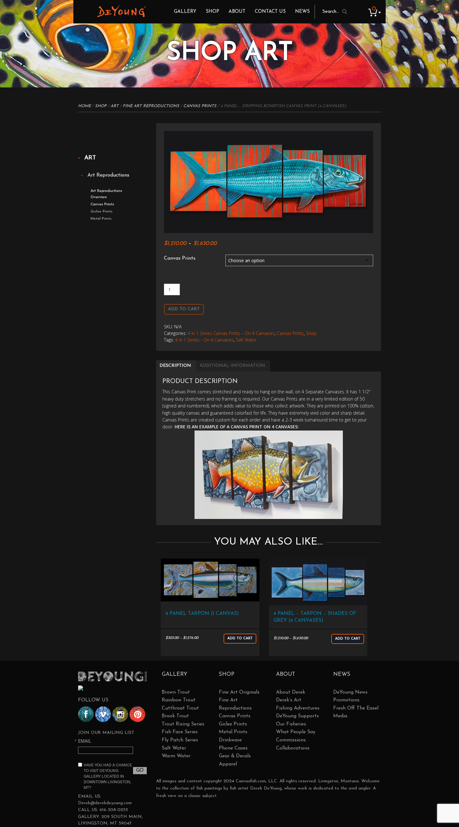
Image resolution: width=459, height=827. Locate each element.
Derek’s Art (288, 700)
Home (84, 106)
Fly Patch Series (180, 740)
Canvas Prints (199, 106)
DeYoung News (350, 692)
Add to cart (184, 309)
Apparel (228, 764)
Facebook (86, 714)
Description (175, 365)
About (237, 11)
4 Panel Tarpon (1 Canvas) (202, 613)
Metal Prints (101, 219)
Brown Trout (176, 692)
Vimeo (103, 714)
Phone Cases (233, 748)
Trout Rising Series (183, 724)
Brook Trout (175, 716)
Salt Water (246, 340)
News (302, 11)
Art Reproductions (108, 175)
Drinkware (230, 740)
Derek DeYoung (121, 11)
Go (140, 770)
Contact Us (270, 11)
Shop (212, 11)
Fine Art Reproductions (151, 106)
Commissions (291, 740)
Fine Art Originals (239, 692)
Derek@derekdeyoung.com (105, 803)
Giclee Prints (101, 211)
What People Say (295, 732)
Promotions (346, 700)
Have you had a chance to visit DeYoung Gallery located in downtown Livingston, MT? (108, 776)
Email (84, 741)
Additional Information (232, 365)
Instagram (120, 714)
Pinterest (137, 714)
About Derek (290, 692)
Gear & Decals (235, 756)
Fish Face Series (180, 732)
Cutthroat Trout (180, 708)
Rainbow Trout (178, 700)
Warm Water (176, 756)
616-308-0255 (114, 810)
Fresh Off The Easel (355, 708)
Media (340, 716)
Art (115, 106)
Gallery (185, 11)
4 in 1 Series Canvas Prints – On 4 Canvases (231, 333)
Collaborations (292, 748)
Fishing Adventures (297, 708)
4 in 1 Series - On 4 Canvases (204, 340)
